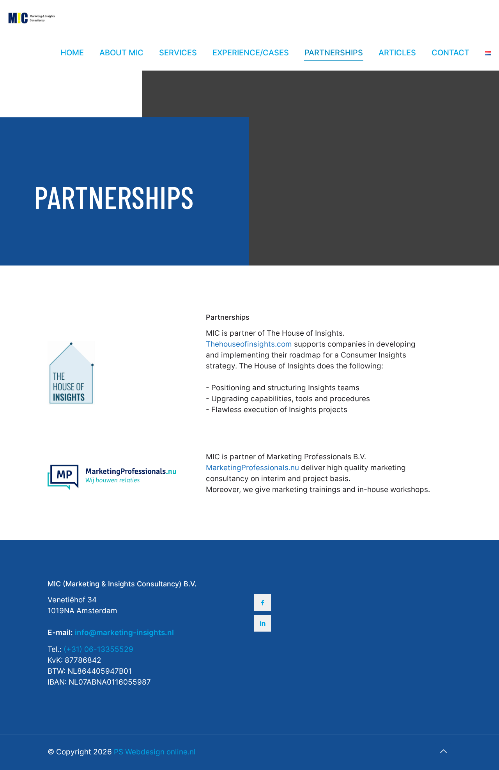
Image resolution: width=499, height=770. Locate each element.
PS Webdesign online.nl (154, 751)
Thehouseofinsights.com (249, 344)
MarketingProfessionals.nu (252, 467)
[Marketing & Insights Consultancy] (31, 17)
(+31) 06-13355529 (98, 649)
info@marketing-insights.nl (124, 632)
